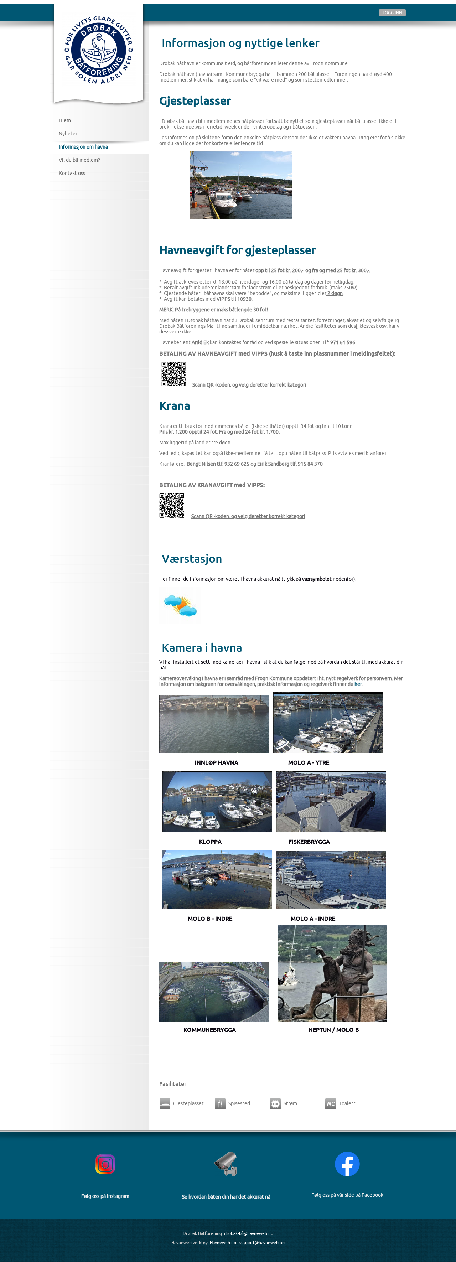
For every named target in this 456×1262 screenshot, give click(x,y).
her (358, 684)
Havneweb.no (223, 1242)
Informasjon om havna (83, 147)
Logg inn (392, 12)
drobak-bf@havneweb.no (248, 1233)
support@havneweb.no (262, 1242)
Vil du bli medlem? (79, 160)
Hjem (65, 120)
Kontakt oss (72, 173)
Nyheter (68, 133)
